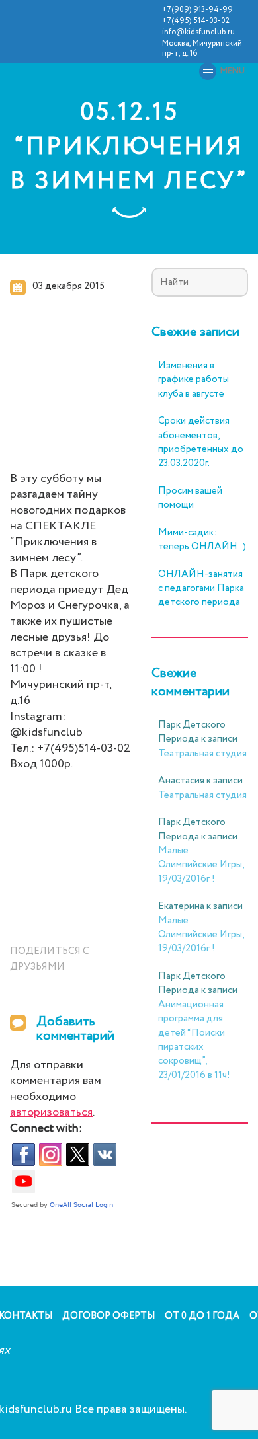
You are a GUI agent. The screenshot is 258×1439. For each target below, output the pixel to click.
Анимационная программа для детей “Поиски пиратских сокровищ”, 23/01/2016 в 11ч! (194, 1040)
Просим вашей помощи (190, 498)
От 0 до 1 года (202, 1316)
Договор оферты (108, 1316)
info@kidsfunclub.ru (198, 32)
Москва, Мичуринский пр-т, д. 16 (202, 48)
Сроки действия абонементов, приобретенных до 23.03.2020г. (200, 442)
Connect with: (46, 1128)
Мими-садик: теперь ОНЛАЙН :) (202, 540)
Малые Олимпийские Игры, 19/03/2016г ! (201, 864)
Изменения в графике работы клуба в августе (193, 380)
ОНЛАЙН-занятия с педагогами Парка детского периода (201, 589)
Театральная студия (202, 753)
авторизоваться (51, 1112)
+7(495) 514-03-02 (196, 20)
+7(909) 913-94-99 (197, 9)
